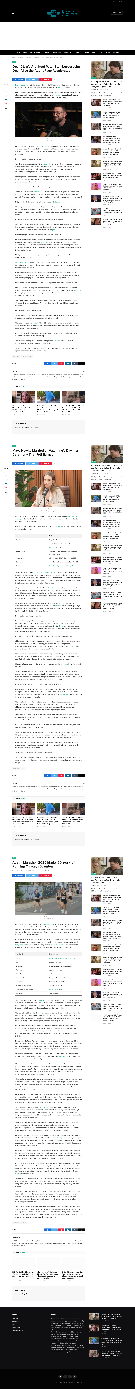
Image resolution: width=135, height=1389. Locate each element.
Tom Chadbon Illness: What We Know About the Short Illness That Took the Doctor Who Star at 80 (73, 409)
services (43, 146)
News (25, 52)
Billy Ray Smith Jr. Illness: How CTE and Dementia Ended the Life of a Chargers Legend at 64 (106, 84)
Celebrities (67, 52)
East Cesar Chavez (56, 945)
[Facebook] (6, 90)
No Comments (38, 75)
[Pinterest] (6, 104)
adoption (77, 290)
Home (18, 52)
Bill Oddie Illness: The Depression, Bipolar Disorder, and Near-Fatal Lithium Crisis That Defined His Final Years (111, 139)
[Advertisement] (67, 36)
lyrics (61, 626)
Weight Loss (57, 52)
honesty (40, 1013)
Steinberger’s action (22, 262)
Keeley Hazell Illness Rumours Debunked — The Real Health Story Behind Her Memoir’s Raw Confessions (112, 164)
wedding (59, 526)
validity (36, 323)
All (14, 62)
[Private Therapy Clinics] (67, 13)
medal (17, 1174)
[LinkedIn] (6, 99)
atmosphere (19, 927)
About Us (116, 52)
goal (53, 230)
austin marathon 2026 (19, 1222)
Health (93, 78)
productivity (47, 164)
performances (43, 1107)
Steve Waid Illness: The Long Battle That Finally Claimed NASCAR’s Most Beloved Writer (112, 210)
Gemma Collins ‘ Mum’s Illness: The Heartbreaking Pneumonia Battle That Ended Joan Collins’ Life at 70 (112, 186)
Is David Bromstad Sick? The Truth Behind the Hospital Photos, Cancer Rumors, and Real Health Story (47, 409)
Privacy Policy (90, 52)
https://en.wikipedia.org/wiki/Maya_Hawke (63, 566)
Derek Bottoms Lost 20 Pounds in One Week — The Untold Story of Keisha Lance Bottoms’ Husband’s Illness (112, 222)
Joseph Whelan (59, 1031)
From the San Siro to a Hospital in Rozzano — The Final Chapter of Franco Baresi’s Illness (112, 175)
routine (57, 95)
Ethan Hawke (53, 548)
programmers (45, 242)
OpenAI (57, 202)
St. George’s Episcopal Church (44, 572)
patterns (58, 606)
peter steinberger (27, 356)
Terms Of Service (104, 52)
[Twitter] (6, 94)
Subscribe (117, 13)
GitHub (56, 341)
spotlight (64, 664)
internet (60, 87)
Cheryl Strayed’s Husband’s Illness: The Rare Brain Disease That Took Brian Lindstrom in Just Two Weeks (23, 409)
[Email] (6, 108)
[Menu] (13, 13)
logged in (25, 428)
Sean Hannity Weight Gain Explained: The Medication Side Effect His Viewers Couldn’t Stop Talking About (112, 199)
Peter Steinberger (21, 85)
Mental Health (35, 52)
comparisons (63, 694)
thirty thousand (20, 945)
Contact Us (78, 52)
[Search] (119, 2)
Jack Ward (16, 75)
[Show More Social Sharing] (54, 79)
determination (63, 1056)
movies (41, 735)
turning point (61, 1138)
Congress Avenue (48, 924)
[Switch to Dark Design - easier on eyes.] (122, 1)
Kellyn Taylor (53, 989)
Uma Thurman (53, 588)
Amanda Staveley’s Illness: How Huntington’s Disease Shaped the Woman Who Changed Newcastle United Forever (112, 151)
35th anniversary (44, 1000)
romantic (73, 646)
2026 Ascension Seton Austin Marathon (62, 958)
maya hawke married (19, 768)
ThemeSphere (78, 1382)
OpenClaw (36, 192)
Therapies (46, 52)
